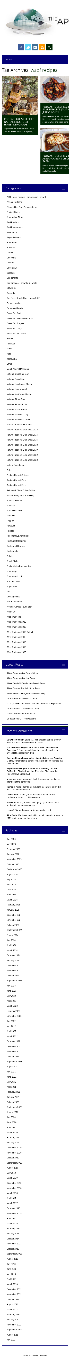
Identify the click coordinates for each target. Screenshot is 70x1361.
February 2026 (13, 849)
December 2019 (14, 1147)
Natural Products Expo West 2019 (22, 450)
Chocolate (11, 258)
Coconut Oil (12, 268)
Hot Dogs (11, 344)
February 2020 (13, 1137)
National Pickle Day (16, 399)
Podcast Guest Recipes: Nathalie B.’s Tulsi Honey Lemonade (19, 121)
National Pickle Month (17, 404)
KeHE (9, 349)
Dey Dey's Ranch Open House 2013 (23, 298)
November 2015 (14, 1213)
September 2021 (14, 1061)
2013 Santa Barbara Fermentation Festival (26, 197)
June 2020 (11, 1122)
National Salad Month (17, 409)
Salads (10, 556)
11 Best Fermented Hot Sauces (21, 713)
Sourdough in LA (14, 576)
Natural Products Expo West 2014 (22, 435)
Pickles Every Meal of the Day (20, 495)
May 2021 (11, 1082)
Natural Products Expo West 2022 (22, 455)
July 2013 (11, 1264)
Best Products (13, 222)
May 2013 (11, 1274)
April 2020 (11, 1127)
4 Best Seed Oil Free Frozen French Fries (26, 683)
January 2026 (13, 854)
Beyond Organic (14, 237)
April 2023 (11, 1001)
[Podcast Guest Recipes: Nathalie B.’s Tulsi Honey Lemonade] (20, 114)
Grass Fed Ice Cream (16, 333)
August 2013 (12, 1259)
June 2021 (11, 1077)
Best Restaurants (14, 227)
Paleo (9, 470)
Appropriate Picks (15, 217)
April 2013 (11, 1279)
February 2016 (13, 1208)
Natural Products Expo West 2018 (22, 445)
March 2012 (12, 1309)
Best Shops (12, 232)
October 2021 (13, 1056)
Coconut (10, 263)
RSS (42, 47)
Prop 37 (10, 521)
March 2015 (12, 1223)
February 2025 (13, 905)
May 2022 (11, 1026)
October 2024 (13, 925)
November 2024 (14, 920)
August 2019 (12, 1168)
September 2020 (14, 1107)
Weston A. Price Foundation (19, 607)
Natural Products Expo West (19, 424)
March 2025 (12, 900)
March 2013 (12, 1284)
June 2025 (11, 884)
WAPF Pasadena (14, 602)
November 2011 (14, 1325)
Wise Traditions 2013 (16, 627)
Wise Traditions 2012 (16, 622)
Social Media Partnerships (19, 566)
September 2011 (14, 1330)
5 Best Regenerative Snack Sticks (22, 673)
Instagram (35, 47)
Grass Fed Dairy (14, 328)
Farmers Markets (14, 303)
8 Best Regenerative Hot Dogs (21, 678)
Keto (9, 354)
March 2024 (12, 950)
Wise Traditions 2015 (16, 637)
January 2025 (13, 910)
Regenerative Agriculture (18, 536)
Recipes (10, 531)
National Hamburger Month (19, 384)
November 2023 (14, 970)
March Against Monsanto (18, 369)
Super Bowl (12, 586)
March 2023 (12, 1006)
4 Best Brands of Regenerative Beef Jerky (26, 693)
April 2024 (11, 945)
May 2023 (11, 996)
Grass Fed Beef (14, 313)
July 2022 (11, 1021)
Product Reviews (14, 510)
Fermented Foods (15, 308)
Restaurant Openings (16, 541)
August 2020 (12, 1112)
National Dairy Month (16, 379)
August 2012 (12, 1304)
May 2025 (11, 890)
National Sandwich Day (17, 414)
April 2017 (11, 1198)
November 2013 (14, 1244)
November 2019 (14, 1153)
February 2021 (13, 1092)
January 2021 (13, 1097)
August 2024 (12, 935)
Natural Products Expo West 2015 (22, 440)
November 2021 (14, 1051)
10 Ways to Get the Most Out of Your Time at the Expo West (34, 703)
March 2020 (12, 1132)
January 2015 (13, 1233)
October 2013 (13, 1249)
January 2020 (13, 1142)
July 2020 (11, 1117)
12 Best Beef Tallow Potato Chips (22, 698)
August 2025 (12, 874)
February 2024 (13, 955)
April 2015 (11, 1218)
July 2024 (11, 940)
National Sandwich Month (18, 419)
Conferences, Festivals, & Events (22, 283)
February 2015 (13, 1228)
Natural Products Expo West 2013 (22, 430)
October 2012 (13, 1299)
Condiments (12, 278)
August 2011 (12, 1335)
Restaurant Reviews (16, 546)
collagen (11, 273)
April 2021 (11, 1087)
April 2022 (11, 1031)
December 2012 (14, 1289)
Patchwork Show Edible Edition (21, 490)
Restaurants (12, 551)
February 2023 (13, 1011)
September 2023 (14, 980)
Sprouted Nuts (13, 581)
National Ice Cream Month (19, 394)
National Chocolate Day (18, 374)
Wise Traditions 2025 (16, 652)
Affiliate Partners (14, 202)
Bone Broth (12, 242)
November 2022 (14, 1016)
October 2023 (13, 976)
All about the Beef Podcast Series (22, 207)
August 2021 (12, 1066)
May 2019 (11, 1173)
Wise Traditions (14, 617)
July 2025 (11, 879)
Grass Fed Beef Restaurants (20, 318)
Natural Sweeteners (16, 465)
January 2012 (13, 1319)
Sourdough (12, 571)
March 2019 (12, 1178)
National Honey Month (17, 389)
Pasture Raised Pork (16, 485)
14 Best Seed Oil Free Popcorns (21, 719)
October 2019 (13, 1158)
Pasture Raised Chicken (18, 475)
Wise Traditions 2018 (16, 642)
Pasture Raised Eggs (16, 480)
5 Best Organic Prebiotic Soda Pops (23, 688)
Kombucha (12, 359)
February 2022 (13, 1041)
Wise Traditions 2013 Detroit (20, 632)
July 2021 (11, 1072)
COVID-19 (11, 288)
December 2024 (14, 915)
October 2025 (13, 864)
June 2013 (11, 1269)
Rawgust (11, 526)
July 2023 (11, 986)
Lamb (9, 364)
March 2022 (12, 1036)
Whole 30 (11, 612)
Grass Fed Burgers (15, 323)
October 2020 (13, 1102)
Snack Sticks (12, 561)
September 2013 (14, 1254)
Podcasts (11, 505)
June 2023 (11, 991)
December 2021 (14, 1046)
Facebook (21, 47)
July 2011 (11, 1340)
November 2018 (14, 1188)
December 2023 (14, 965)
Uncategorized (13, 597)
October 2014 (13, 1239)
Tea (8, 591)
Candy (10, 252)
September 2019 (14, 1163)
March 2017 (12, 1203)
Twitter (28, 47)
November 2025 (14, 859)
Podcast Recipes (14, 500)
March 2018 (12, 1193)
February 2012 (13, 1314)
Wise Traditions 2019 (16, 647)
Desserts (11, 293)
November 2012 (14, 1294)
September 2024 (14, 930)
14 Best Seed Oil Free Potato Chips (23, 709)
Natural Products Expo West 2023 (22, 460)
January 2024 (13, 960)
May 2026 (11, 844)
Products (11, 516)
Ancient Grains (13, 212)
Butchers (11, 247)
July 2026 (11, 839)
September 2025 (14, 869)
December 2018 (14, 1183)
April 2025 (11, 894)
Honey (10, 338)
